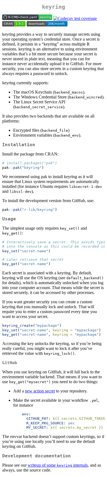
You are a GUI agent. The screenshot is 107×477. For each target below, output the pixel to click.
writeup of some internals (58, 465)
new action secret (40, 391)
